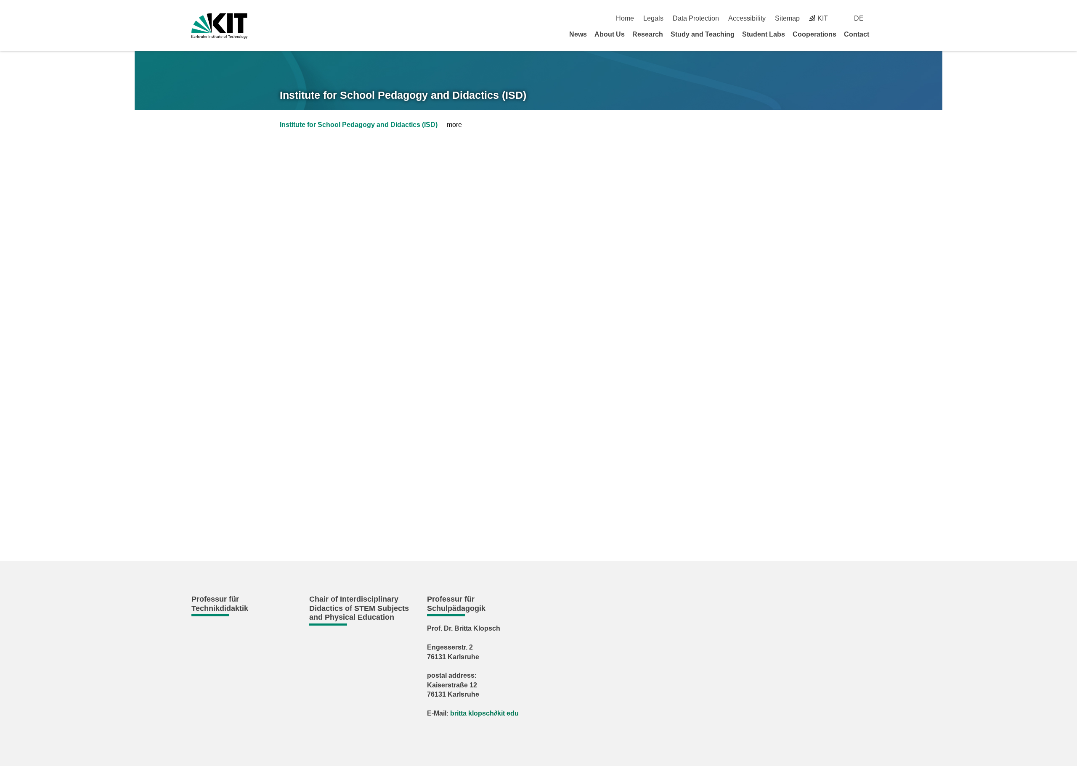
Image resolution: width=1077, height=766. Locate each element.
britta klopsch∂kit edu (484, 713)
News (578, 34)
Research (647, 34)
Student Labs (763, 34)
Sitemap (787, 18)
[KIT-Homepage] (219, 26)
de (859, 18)
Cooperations (814, 34)
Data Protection (696, 18)
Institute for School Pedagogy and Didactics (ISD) (403, 95)
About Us (609, 34)
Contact (856, 34)
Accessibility (747, 18)
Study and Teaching (703, 34)
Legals (653, 18)
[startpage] (883, 34)
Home (625, 18)
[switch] (882, 18)
